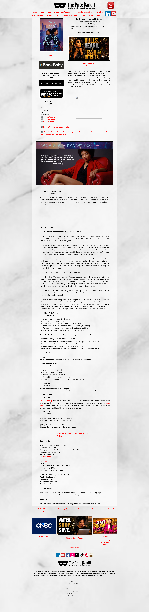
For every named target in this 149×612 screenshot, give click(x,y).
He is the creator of (98, 403)
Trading (100, 12)
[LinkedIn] (108, 13)
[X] (77, 555)
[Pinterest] (87, 555)
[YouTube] (113, 13)
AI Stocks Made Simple (84, 12)
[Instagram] (72, 555)
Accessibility (74, 547)
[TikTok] (82, 555)
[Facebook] (68, 555)
